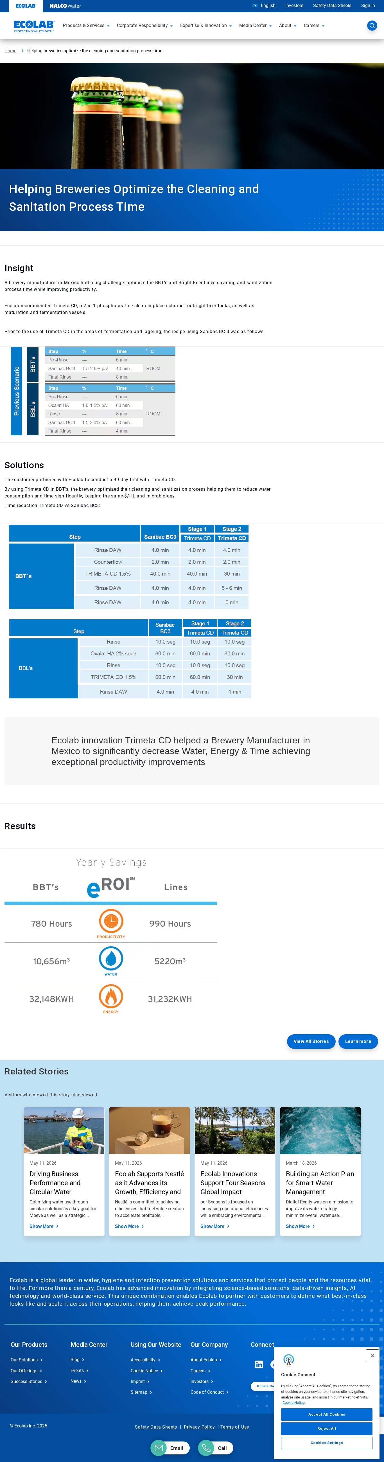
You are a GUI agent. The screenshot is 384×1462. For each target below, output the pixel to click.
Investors (294, 5)
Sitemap (139, 1392)
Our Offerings (24, 1370)
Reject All (326, 1428)
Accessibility (143, 1360)
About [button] (285, 25)
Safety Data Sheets (332, 5)
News (76, 1381)
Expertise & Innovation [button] (203, 25)
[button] (109, 25)
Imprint (138, 1381)
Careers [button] (312, 25)
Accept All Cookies (326, 1414)
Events (77, 1370)
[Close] (372, 1356)
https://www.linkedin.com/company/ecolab (259, 1364)
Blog (75, 1359)
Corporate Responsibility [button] (142, 25)
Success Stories (26, 1381)
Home (10, 50)
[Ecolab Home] (33, 27)
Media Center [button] (253, 25)
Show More (41, 1226)
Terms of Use (234, 1427)
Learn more (358, 1041)
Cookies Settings (327, 1443)
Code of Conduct (207, 1392)
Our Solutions (24, 1360)
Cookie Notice (294, 1402)
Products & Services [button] (84, 25)
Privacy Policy (199, 1427)
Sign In (368, 5)
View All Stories (311, 1041)
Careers (198, 1370)
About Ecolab (204, 1360)
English (267, 5)
